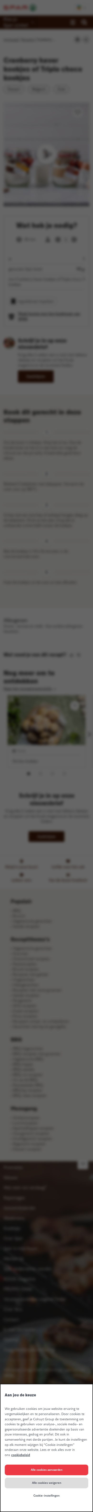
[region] (46, 1448)
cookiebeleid (20, 1455)
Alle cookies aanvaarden (46, 1470)
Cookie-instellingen (46, 1496)
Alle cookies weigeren (46, 1483)
